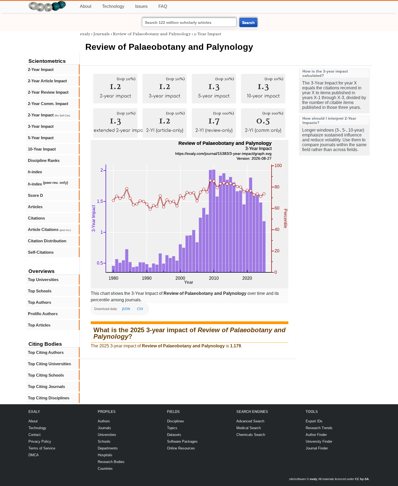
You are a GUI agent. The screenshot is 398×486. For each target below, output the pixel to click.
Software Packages (182, 441)
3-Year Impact (41, 126)
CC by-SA (362, 479)
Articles (35, 206)
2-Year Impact (41, 69)
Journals (101, 34)
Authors (104, 421)
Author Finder (316, 435)
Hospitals (105, 455)
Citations (36, 218)
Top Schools (39, 291)
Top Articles (39, 325)
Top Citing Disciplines (48, 398)
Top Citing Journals (46, 386)
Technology (113, 6)
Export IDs (314, 421)
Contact (34, 435)
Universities (107, 435)
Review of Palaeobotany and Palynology (152, 34)
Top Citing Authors (46, 352)
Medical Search (248, 428)
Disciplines (175, 421)
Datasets (174, 435)
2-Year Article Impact (47, 81)
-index (35, 171)
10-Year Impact (42, 149)
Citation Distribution (47, 241)
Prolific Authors (43, 313)
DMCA (33, 455)
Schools (104, 441)
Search (248, 22)
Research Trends (319, 428)
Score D (35, 195)
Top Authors (39, 302)
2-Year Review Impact (48, 92)
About (85, 6)
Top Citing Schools (46, 375)
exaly (85, 34)
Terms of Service (41, 448)
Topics (172, 428)
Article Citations (49, 229)
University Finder (319, 441)
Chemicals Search (250, 435)
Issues (141, 6)
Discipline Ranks (44, 160)
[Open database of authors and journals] (47, 3)
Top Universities (43, 279)
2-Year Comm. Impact (48, 103)
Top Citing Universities (49, 363)
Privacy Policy (39, 441)
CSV (140, 308)
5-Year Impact (41, 137)
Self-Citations (41, 252)
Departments (108, 448)
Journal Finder (317, 448)
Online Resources (181, 448)
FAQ (162, 6)
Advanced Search (250, 421)
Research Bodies (111, 462)
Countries (105, 469)
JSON (126, 308)
